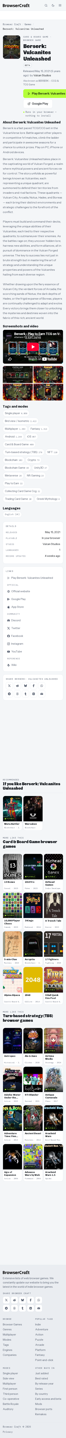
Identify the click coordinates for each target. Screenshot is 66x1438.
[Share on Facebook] (33, 685)
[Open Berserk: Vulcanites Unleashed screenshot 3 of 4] (18, 392)
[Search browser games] (46, 5)
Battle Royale (11, 1404)
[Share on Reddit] (17, 685)
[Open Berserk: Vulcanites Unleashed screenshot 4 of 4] (48, 392)
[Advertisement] (33, 15)
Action (39, 1334)
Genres (7, 1329)
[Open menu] (60, 5)
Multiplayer (9, 1334)
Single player (10, 1373)
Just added (42, 1373)
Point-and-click (44, 1360)
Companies (10, 1355)
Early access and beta (48, 1398)
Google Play (40, 103)
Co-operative (11, 1398)
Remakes (40, 1414)
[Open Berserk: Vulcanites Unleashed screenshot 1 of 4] (18, 374)
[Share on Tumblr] (25, 693)
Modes (7, 1339)
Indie (38, 1324)
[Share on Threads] (17, 693)
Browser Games (12, 1324)
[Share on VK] (33, 693)
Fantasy (40, 1355)
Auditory (8, 1409)
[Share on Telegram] (9, 693)
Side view (8, 1378)
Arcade (39, 1344)
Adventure (41, 1329)
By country (41, 1394)
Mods (38, 1404)
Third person (10, 1394)
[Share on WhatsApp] (41, 685)
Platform (40, 1350)
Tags (6, 1344)
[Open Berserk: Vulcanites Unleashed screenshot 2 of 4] (48, 374)
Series (39, 1388)
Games (28, 24)
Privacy (8, 1431)
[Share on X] (9, 685)
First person (10, 1388)
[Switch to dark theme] (53, 5)
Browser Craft (12, 24)
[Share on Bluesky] (25, 685)
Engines (7, 1350)
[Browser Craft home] (16, 5)
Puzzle (39, 1339)
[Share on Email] (41, 693)
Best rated (41, 1378)
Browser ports (43, 1409)
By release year (44, 1383)
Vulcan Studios (42, 75)
